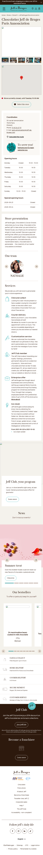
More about (15, 399)
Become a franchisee (21, 795)
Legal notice (35, 845)
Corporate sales (21, 802)
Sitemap (20, 845)
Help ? (21, 805)
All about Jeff (21, 791)
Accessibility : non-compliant (21, 812)
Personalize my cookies (28, 849)
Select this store (23, 104)
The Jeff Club (21, 809)
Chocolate (21, 784)
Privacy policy (13, 849)
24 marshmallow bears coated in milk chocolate (17, 633)
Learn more (12, 499)
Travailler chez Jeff (20, 798)
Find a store (21, 788)
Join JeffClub (21, 725)
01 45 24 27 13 (16, 128)
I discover (10, 578)
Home (3, 15)
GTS (26, 845)
